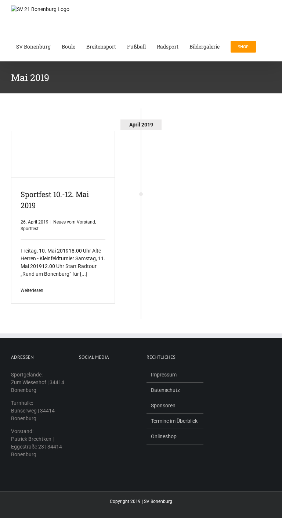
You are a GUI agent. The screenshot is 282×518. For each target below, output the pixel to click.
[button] (269, 46)
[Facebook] (81, 375)
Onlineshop (164, 436)
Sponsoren (163, 405)
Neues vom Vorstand (74, 222)
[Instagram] (90, 375)
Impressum (164, 375)
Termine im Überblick (174, 421)
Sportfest (30, 228)
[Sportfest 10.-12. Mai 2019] (63, 154)
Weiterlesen (32, 290)
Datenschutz (165, 390)
